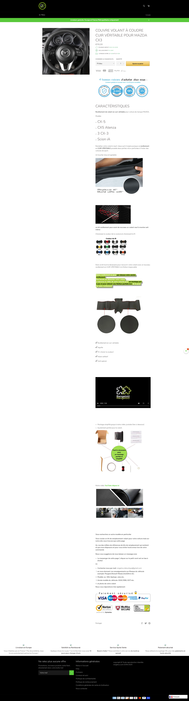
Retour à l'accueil (82, 666)
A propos (79, 672)
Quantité (119, 59)
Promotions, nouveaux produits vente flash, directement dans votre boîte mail (54, 667)
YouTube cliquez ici (112, 485)
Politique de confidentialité (86, 679)
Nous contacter (81, 689)
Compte (148, 15)
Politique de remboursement (86, 682)
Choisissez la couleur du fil (104, 59)
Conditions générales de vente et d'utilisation (92, 685)
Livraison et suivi (82, 675)
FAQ (77, 669)
